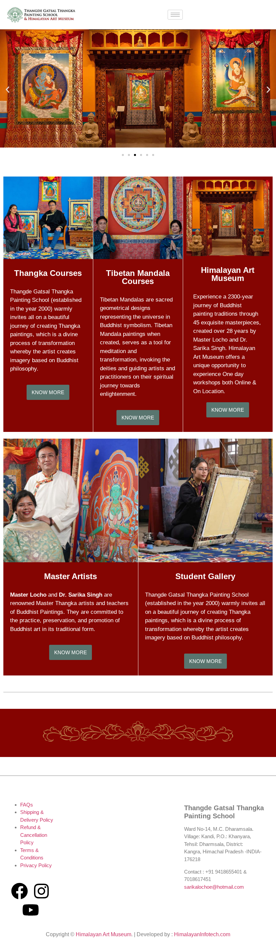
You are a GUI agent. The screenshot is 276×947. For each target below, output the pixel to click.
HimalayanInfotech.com (202, 934)
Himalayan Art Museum (227, 274)
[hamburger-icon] (175, 15)
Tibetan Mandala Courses (138, 277)
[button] (7, 89)
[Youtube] (30, 910)
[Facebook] (19, 891)
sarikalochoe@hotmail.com (214, 887)
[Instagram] (41, 891)
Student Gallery (205, 576)
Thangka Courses (48, 273)
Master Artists (70, 576)
